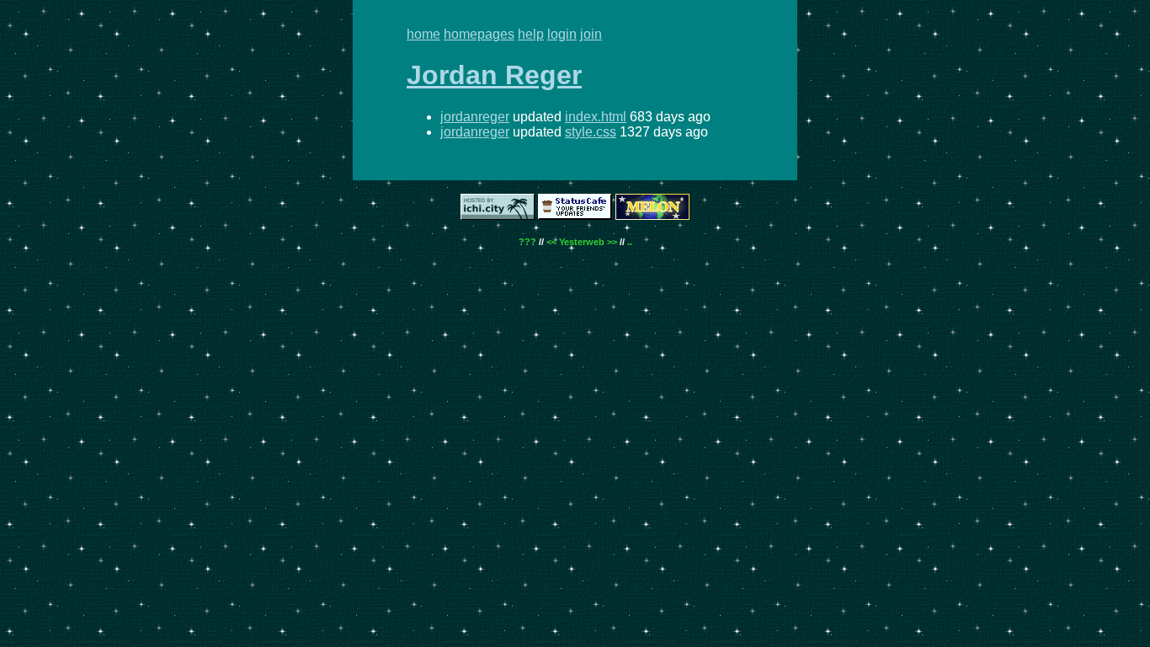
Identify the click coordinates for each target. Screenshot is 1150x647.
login (562, 34)
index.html (595, 117)
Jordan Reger (494, 75)
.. (629, 242)
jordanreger (474, 117)
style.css (590, 132)
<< (551, 242)
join (591, 34)
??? (527, 242)
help (531, 34)
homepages (479, 34)
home (423, 34)
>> (612, 242)
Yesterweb (581, 242)
